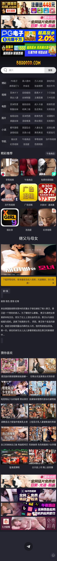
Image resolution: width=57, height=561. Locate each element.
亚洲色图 (26, 116)
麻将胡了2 (14, 85)
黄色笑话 (38, 132)
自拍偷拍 (26, 92)
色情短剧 (38, 144)
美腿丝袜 (14, 120)
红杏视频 (14, 144)
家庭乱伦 (26, 127)
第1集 (5, 291)
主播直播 (38, 97)
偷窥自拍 (14, 116)
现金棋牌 (38, 85)
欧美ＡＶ (38, 92)
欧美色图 (38, 116)
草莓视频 (38, 139)
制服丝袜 (14, 109)
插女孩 (14, 139)
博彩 (4, 83)
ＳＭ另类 (51, 97)
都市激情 (14, 127)
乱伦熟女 (38, 109)
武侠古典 (51, 127)
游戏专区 (51, 81)
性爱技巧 (51, 132)
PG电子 (14, 81)
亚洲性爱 (14, 104)
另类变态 (51, 109)
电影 (4, 106)
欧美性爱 (51, 104)
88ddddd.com (28, 63)
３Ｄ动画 (51, 92)
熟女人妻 (14, 97)
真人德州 (26, 81)
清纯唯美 (26, 120)
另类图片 (51, 120)
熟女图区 (38, 120)
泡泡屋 (26, 144)
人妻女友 (38, 127)
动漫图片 (51, 116)
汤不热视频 (51, 139)
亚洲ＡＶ (14, 92)
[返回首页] (53, 555)
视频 (4, 94)
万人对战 (38, 81)
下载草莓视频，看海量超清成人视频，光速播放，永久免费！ (28, 281)
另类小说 (26, 132)
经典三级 (26, 109)
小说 (4, 129)
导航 (4, 141)
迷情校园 (14, 132)
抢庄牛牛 (51, 85)
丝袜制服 (26, 97)
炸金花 (26, 85)
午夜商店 (26, 139)
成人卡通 (38, 104)
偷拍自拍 (26, 104)
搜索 (50, 70)
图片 (4, 118)
